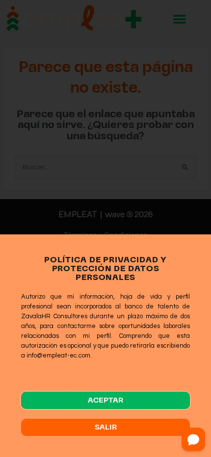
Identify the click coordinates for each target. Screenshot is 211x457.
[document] (105, 228)
